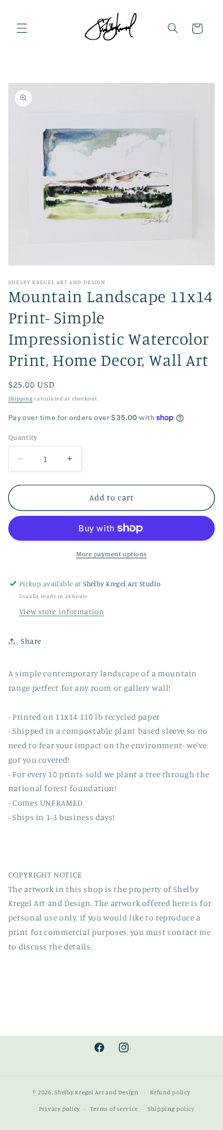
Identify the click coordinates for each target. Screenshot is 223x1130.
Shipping (20, 398)
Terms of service (114, 1108)
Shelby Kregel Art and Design (96, 1092)
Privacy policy (59, 1108)
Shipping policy (171, 1108)
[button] (22, 28)
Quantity (22, 437)
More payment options (111, 554)
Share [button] (31, 640)
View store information (61, 611)
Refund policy (170, 1092)
